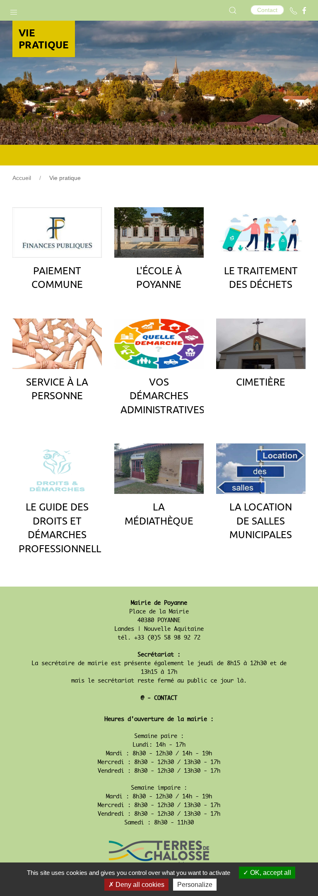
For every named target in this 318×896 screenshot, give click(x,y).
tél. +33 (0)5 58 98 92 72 (159, 638)
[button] (14, 10)
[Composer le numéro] (293, 11)
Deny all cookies (139, 884)
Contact (267, 10)
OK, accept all (269, 872)
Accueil (21, 178)
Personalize (194, 884)
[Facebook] (304, 11)
